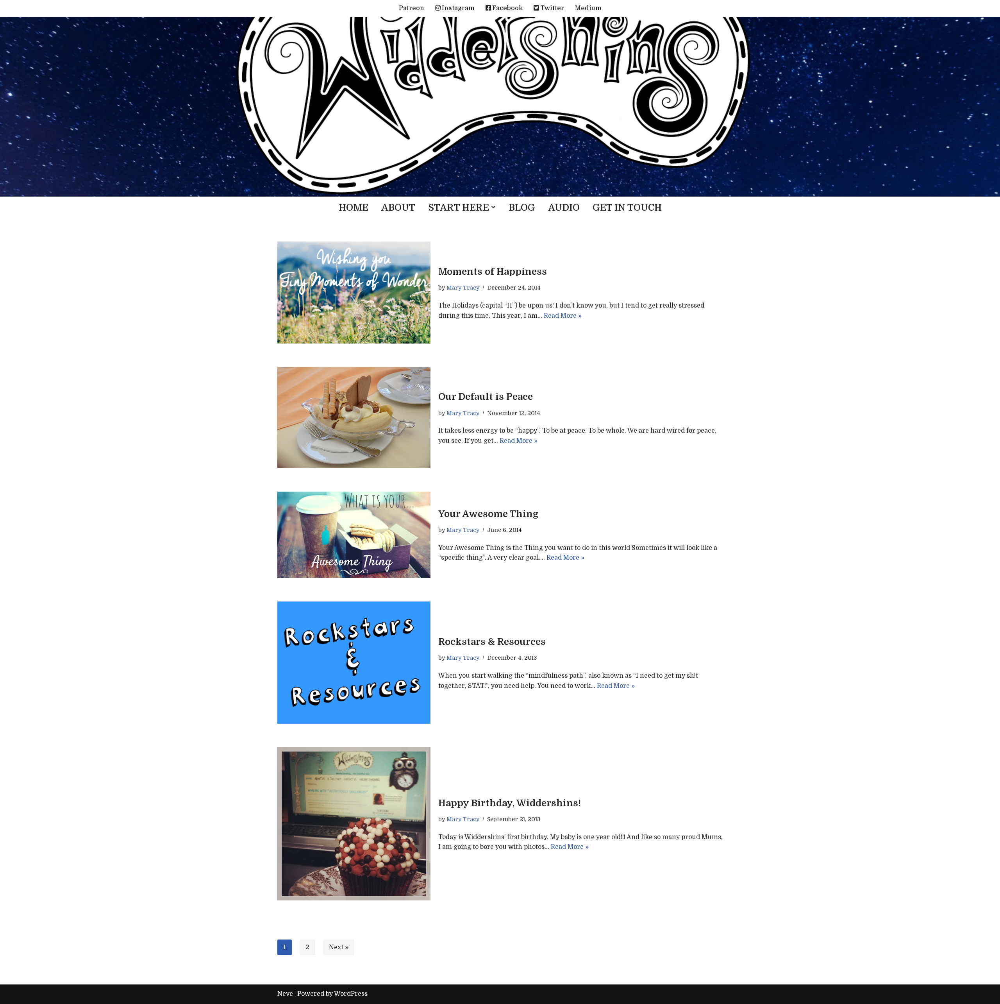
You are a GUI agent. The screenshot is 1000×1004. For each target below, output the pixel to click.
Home (353, 207)
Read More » (563, 315)
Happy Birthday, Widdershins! (509, 803)
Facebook (507, 8)
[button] (493, 207)
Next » (338, 947)
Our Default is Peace (485, 396)
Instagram (458, 8)
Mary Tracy (462, 288)
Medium (588, 8)
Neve (285, 993)
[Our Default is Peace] (353, 417)
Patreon (411, 8)
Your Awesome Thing (488, 513)
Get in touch (627, 207)
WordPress (351, 993)
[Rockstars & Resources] (353, 662)
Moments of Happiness (492, 271)
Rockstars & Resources (492, 641)
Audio (564, 207)
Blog (522, 207)
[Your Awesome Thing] (353, 535)
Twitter (552, 8)
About (398, 207)
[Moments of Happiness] (353, 293)
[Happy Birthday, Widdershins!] (353, 823)
